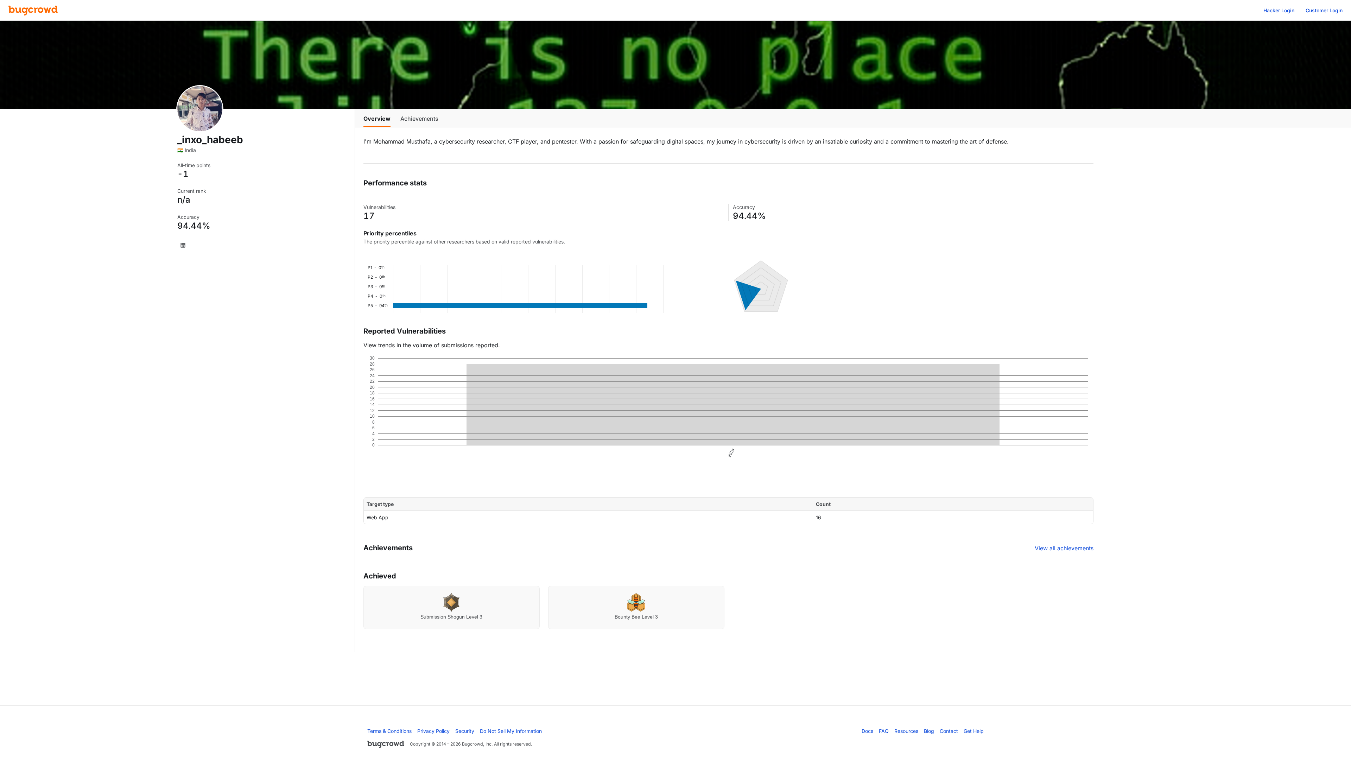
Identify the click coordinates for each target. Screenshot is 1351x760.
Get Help (974, 731)
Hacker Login (1278, 10)
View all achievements (1064, 548)
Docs (867, 731)
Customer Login (1324, 10)
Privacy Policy (433, 731)
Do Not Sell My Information (511, 731)
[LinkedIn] (183, 245)
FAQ (884, 731)
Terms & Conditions (389, 731)
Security (464, 731)
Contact (949, 731)
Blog (929, 731)
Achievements (419, 118)
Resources (906, 731)
